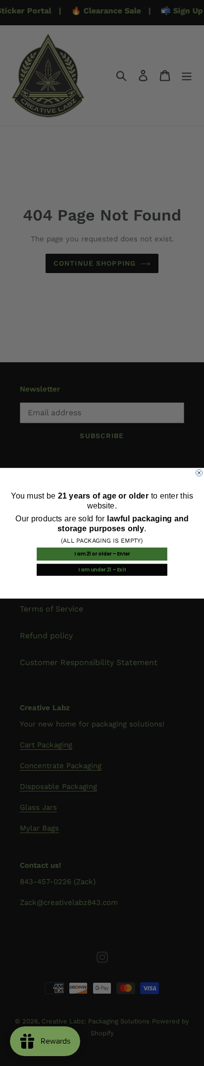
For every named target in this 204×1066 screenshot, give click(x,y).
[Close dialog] (199, 472)
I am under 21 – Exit (102, 569)
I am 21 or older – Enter (102, 554)
